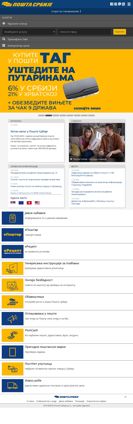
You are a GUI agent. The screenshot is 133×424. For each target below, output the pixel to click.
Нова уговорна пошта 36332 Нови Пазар (31, 193)
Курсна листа (19, 198)
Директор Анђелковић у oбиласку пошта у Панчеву (92, 202)
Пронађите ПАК (18, 39)
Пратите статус (17, 23)
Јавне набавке (66, 401)
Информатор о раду (46, 401)
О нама (30, 401)
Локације (79, 401)
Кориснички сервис (96, 401)
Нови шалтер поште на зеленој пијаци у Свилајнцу (36, 186)
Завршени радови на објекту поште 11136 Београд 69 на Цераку (92, 174)
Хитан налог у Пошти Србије (29, 131)
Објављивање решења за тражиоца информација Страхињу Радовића (96, 183)
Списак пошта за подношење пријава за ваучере (35, 179)
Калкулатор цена (19, 45)
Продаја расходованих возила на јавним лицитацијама (91, 193)
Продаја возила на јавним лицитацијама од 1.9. (34, 173)
